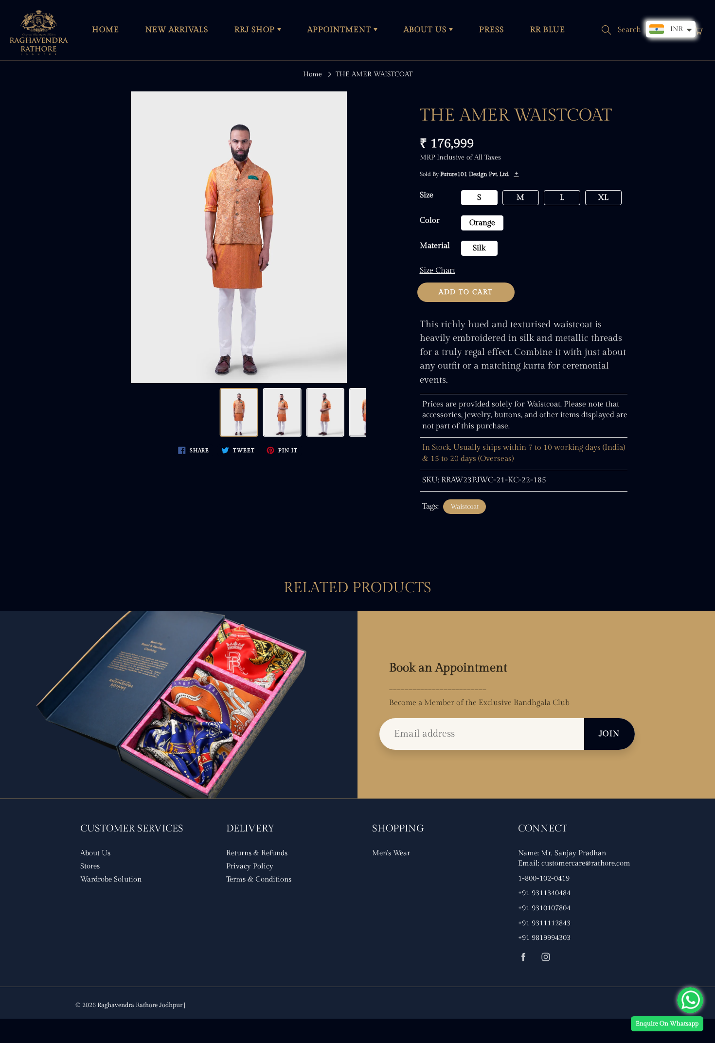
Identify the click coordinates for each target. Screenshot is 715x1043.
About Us (95, 853)
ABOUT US (426, 30)
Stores (90, 866)
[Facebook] (523, 956)
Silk (479, 248)
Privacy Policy (249, 866)
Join (609, 734)
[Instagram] (545, 956)
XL (603, 197)
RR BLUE (547, 30)
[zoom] (239, 237)
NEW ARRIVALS (176, 30)
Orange (482, 223)
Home (312, 74)
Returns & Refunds (256, 853)
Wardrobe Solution (111, 879)
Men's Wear (391, 853)
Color (430, 220)
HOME (105, 30)
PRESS (491, 30)
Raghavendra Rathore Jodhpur (139, 1005)
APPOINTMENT (340, 30)
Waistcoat (464, 507)
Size (426, 195)
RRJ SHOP (255, 30)
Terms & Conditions (258, 879)
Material (435, 245)
